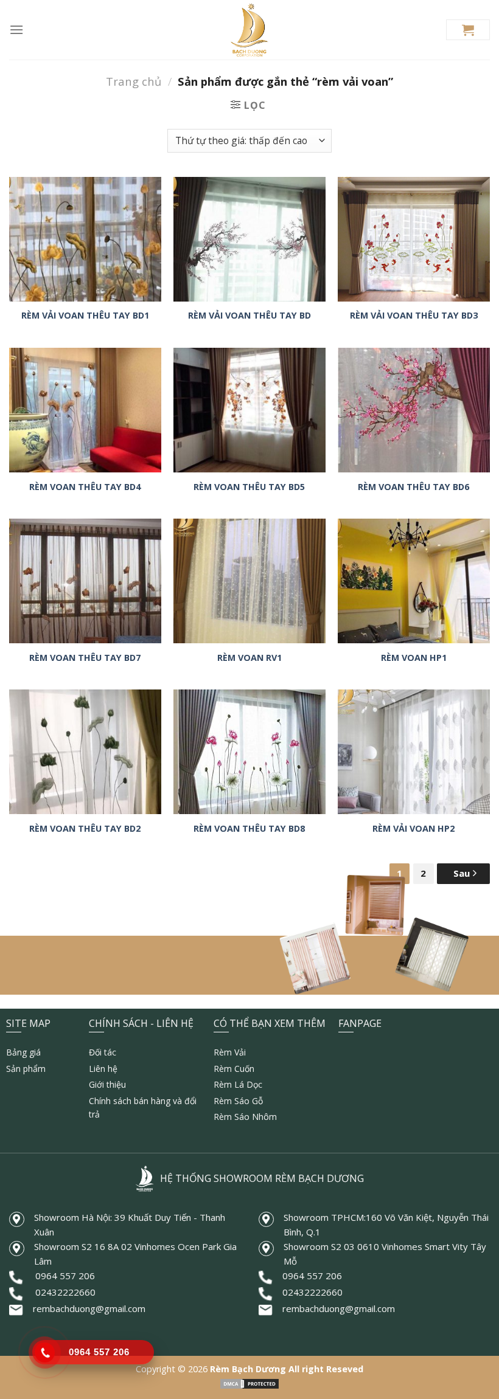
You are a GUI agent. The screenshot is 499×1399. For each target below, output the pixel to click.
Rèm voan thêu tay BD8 (249, 828)
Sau (462, 873)
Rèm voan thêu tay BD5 (249, 487)
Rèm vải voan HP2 (413, 828)
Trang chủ (133, 81)
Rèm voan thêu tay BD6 (413, 487)
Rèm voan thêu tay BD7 (85, 657)
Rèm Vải (230, 1052)
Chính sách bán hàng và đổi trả (143, 1107)
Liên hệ (103, 1068)
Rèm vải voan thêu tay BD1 (85, 315)
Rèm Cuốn (234, 1068)
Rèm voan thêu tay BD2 (85, 828)
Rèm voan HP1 (414, 657)
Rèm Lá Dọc (238, 1084)
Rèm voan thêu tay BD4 (85, 487)
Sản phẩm (26, 1068)
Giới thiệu (107, 1084)
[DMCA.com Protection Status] (249, 1383)
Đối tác (102, 1052)
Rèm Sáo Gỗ (238, 1101)
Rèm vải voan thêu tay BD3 (414, 315)
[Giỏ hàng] (468, 30)
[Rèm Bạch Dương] (250, 30)
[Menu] (16, 29)
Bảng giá (23, 1052)
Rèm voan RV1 (249, 657)
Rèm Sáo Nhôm (245, 1116)
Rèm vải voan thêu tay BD (249, 315)
